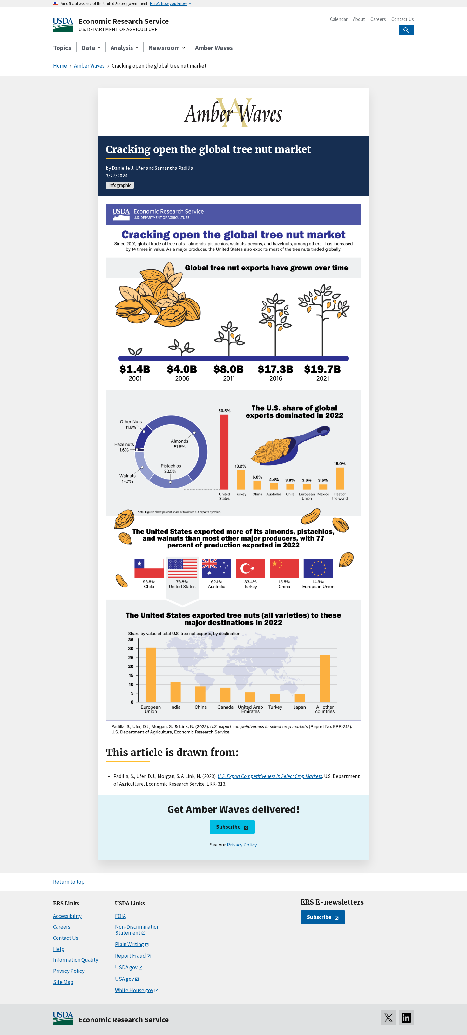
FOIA (120, 915)
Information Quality (75, 959)
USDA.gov (126, 967)
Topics (62, 47)
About (359, 19)
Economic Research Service (123, 21)
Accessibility (67, 915)
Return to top (69, 881)
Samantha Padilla (174, 168)
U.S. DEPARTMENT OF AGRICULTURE (118, 29)
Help (58, 948)
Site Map (63, 982)
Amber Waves (214, 47)
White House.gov (134, 990)
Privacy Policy (241, 844)
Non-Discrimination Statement (137, 929)
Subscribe (228, 826)
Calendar (339, 19)
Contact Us (402, 19)
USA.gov (124, 978)
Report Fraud (130, 955)
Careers (378, 19)
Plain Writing (129, 944)
